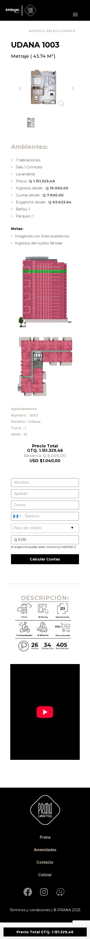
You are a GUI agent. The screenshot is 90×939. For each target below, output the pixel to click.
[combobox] (17, 516)
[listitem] (44, 315)
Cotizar (45, 874)
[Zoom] (62, 104)
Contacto (45, 862)
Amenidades (45, 849)
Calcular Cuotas (45, 559)
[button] (76, 14)
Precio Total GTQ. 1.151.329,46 (45, 932)
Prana (45, 837)
